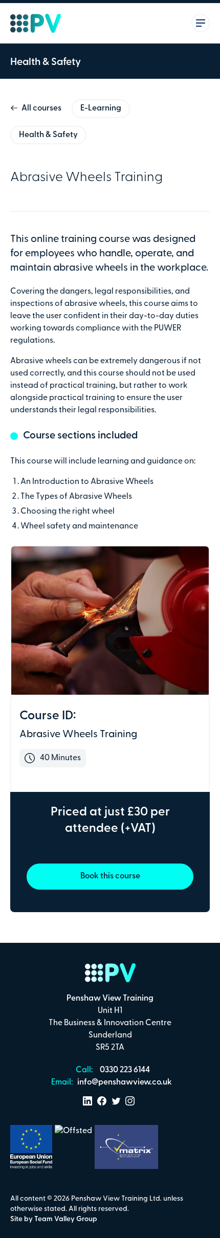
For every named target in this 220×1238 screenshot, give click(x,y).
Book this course (110, 876)
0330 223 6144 (124, 1070)
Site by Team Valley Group (53, 1219)
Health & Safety (48, 135)
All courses (41, 108)
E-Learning (100, 108)
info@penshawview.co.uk (124, 1082)
